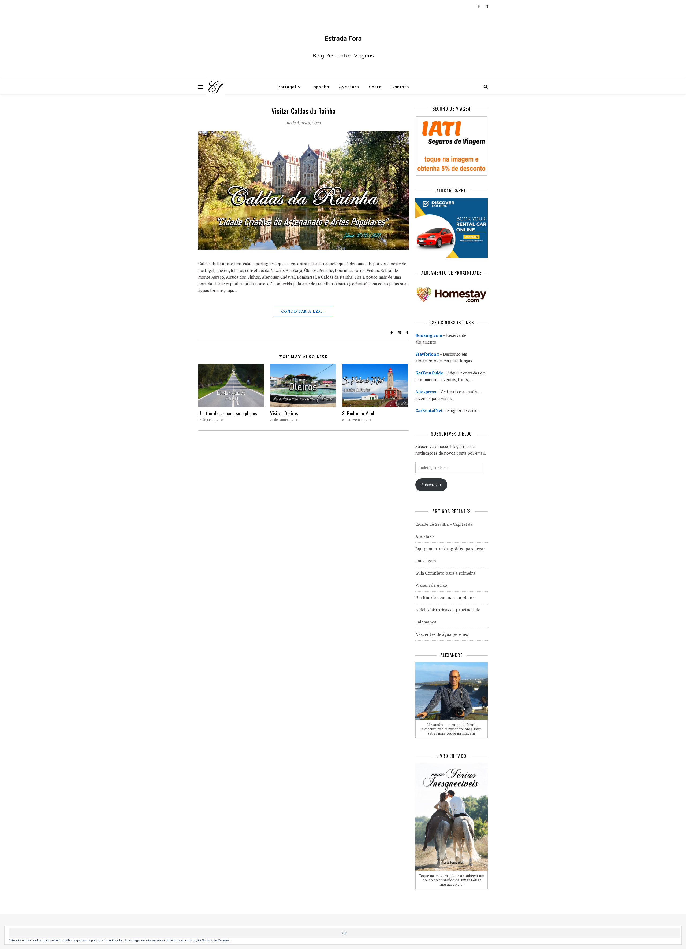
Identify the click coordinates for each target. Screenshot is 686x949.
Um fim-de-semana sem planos (227, 413)
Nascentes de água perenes (441, 634)
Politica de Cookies (216, 940)
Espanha (320, 87)
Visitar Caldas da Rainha (303, 111)
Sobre (375, 87)
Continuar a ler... (303, 311)
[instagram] (486, 6)
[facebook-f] (479, 6)
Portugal (286, 87)
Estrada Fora (343, 38)
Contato (400, 87)
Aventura (349, 87)
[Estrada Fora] (215, 87)
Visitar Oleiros (284, 413)
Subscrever (431, 484)
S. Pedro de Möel (358, 413)
